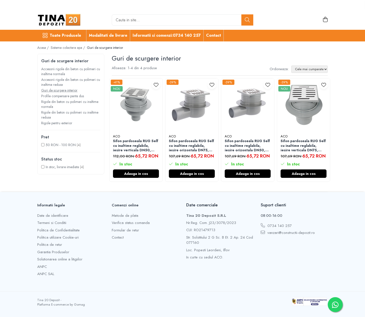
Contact (213, 35)
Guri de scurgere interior (59, 90)
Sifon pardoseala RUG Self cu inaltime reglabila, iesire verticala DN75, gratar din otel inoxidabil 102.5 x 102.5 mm (303, 145)
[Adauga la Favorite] (156, 84)
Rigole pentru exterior (56, 123)
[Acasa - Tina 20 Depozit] (62, 20)
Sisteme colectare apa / (68, 47)
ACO (116, 136)
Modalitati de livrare (108, 35)
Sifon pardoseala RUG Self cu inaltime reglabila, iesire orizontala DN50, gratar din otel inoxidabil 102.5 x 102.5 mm (247, 145)
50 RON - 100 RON (61, 144)
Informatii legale (51, 205)
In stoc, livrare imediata (62, 166)
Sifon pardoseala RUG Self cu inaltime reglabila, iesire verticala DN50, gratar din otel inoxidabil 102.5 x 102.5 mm (135, 145)
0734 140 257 (279, 225)
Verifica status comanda (131, 222)
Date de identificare (52, 215)
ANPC (42, 266)
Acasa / (43, 47)
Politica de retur (49, 244)
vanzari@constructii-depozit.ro (290, 232)
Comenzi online (125, 205)
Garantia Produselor (53, 252)
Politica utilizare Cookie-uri (58, 237)
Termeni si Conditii (51, 222)
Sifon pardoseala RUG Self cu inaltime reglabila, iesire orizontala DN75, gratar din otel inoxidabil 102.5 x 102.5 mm (191, 145)
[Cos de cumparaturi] (325, 20)
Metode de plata (125, 215)
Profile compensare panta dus (62, 96)
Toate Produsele (65, 35)
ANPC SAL (45, 274)
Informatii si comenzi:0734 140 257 (167, 35)
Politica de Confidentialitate (58, 230)
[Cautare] (247, 20)
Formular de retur (125, 230)
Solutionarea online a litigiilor (59, 259)
